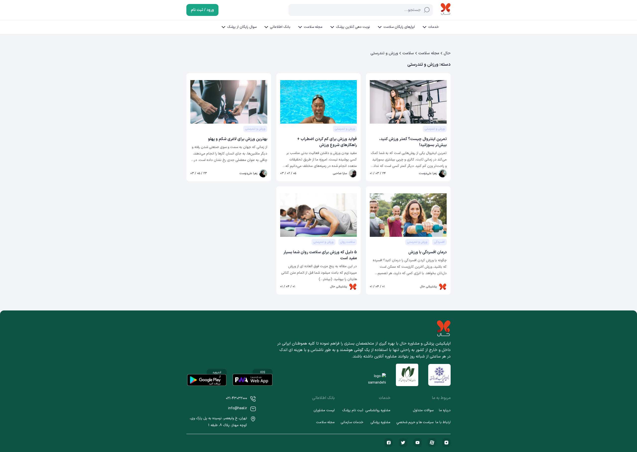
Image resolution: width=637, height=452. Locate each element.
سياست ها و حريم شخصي (414, 422)
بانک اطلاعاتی (280, 27)
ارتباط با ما (443, 422)
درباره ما (445, 410)
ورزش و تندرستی (435, 129)
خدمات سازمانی (352, 422)
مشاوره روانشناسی (377, 410)
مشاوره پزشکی (380, 422)
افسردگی (439, 242)
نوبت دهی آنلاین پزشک (353, 27)
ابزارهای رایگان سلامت (399, 27)
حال (447, 53)
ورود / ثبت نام (202, 10)
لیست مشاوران (324, 410)
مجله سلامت (313, 27)
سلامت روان (347, 242)
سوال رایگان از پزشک (242, 27)
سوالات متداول (423, 410)
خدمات (433, 27)
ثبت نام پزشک (352, 410)
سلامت (408, 53)
